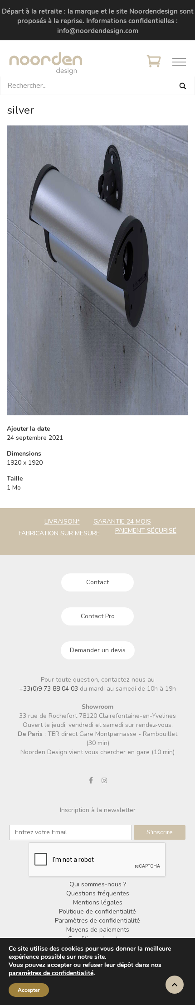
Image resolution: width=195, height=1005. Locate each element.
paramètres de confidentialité (51, 973)
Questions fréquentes (97, 893)
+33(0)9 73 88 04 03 (49, 688)
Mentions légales (97, 902)
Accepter (29, 990)
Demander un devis (98, 650)
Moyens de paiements (97, 929)
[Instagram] (104, 780)
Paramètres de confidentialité (97, 920)
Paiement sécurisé (145, 530)
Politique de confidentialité (97, 911)
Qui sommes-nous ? (97, 884)
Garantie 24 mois (122, 521)
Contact (97, 582)
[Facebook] (91, 780)
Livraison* (62, 521)
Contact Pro (98, 616)
